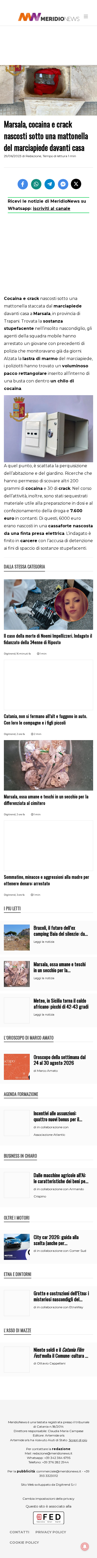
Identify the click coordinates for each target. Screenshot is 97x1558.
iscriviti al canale (51, 208)
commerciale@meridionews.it (58, 1471)
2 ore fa (21, 734)
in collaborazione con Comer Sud (61, 1251)
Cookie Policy (24, 1542)
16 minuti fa (24, 653)
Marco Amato (47, 1071)
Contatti (19, 1532)
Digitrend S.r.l (66, 1484)
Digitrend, (10, 653)
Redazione (33, 156)
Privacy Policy (50, 1532)
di (35, 1071)
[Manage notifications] (85, 1546)
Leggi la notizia (44, 942)
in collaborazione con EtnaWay (60, 1307)
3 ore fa (21, 894)
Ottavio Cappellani (51, 1363)
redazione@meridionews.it (52, 1453)
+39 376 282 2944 (55, 1462)
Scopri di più (78, 1440)
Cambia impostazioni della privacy (48, 1499)
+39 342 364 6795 (57, 1458)
